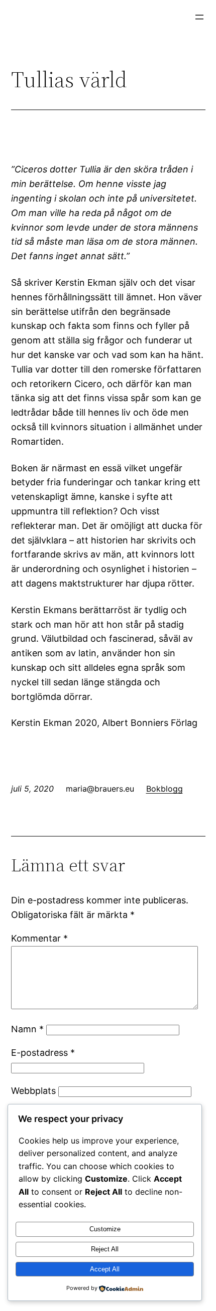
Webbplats (33, 1090)
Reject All (105, 1249)
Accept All (105, 1269)
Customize (105, 1229)
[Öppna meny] (199, 17)
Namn (27, 1029)
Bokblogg (164, 789)
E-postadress (43, 1052)
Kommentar (39, 938)
